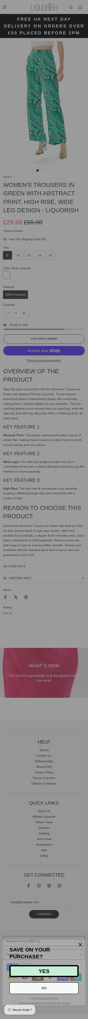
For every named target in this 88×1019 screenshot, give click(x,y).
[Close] (80, 944)
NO (44, 988)
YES (44, 971)
